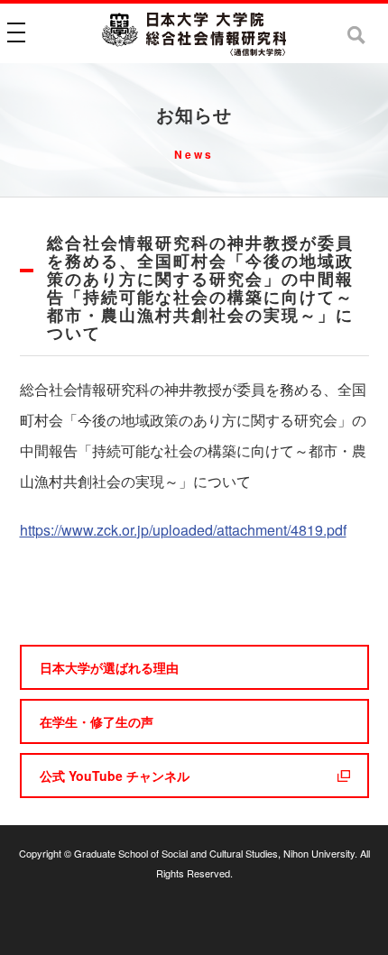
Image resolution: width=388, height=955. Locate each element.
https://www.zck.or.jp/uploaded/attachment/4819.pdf (183, 529)
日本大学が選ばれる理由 (109, 667)
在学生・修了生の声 (96, 721)
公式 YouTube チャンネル (114, 776)
